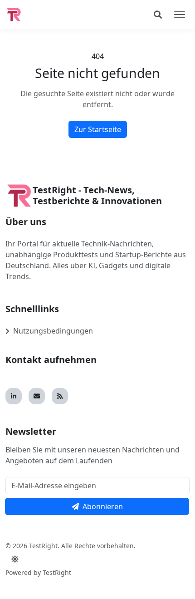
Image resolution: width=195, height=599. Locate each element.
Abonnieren (103, 506)
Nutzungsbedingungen (53, 331)
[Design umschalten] (14, 559)
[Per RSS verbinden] (60, 396)
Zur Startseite (97, 129)
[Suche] (158, 15)
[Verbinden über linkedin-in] (13, 396)
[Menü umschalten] (180, 15)
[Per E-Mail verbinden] (37, 396)
